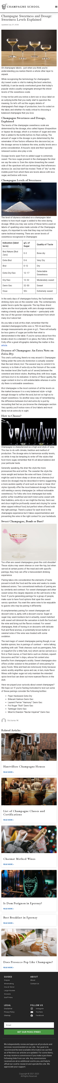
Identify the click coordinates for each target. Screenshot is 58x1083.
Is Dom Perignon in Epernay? (22, 903)
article (4, 345)
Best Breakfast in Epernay (20, 917)
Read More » (8, 772)
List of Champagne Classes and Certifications (24, 812)
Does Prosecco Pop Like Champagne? (28, 962)
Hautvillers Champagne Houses (24, 766)
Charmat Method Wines (19, 859)
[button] (56, 7)
